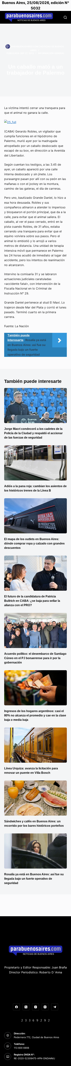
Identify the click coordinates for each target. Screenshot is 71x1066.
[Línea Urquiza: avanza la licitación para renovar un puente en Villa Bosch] (35, 745)
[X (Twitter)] (26, 1007)
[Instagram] (35, 1007)
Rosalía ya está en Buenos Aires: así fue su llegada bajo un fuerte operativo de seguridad (34, 879)
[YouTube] (45, 1007)
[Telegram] (54, 1007)
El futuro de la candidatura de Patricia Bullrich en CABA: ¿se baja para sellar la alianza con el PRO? (32, 601)
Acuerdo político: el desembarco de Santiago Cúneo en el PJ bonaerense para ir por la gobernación (35, 658)
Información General (51, 53)
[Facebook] (16, 1007)
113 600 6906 (21, 1047)
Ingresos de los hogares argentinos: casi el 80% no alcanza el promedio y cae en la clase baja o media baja (35, 715)
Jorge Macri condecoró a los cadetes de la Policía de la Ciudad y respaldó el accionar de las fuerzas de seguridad (33, 433)
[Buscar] (65, 17)
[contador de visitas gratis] (35, 1020)
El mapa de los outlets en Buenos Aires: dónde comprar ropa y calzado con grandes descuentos (34, 543)
